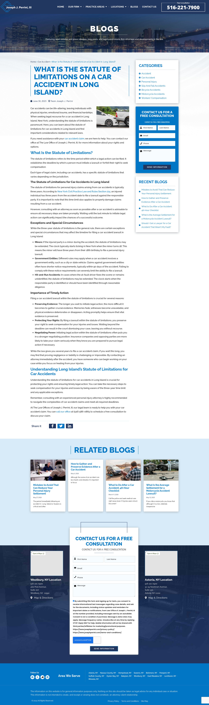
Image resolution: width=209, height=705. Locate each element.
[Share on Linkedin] (69, 426)
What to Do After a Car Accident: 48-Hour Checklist (121, 488)
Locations (117, 6)
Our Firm (73, 6)
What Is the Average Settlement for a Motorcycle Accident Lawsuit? (158, 489)
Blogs (134, 6)
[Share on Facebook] (52, 426)
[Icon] (42, 677)
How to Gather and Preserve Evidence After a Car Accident (85, 466)
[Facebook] (32, 677)
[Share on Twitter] (60, 426)
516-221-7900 (183, 7)
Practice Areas (95, 6)
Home (60, 6)
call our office (63, 411)
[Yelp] (37, 677)
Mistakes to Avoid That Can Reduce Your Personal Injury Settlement (46, 489)
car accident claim (74, 138)
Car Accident (44, 61)
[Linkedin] (47, 677)
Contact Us (149, 6)
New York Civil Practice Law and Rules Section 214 (83, 191)
